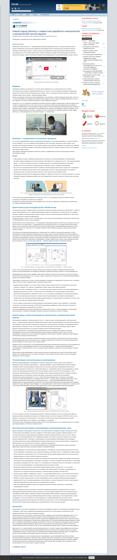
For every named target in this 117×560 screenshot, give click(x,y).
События (35, 14)
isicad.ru (98, 133)
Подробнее (84, 145)
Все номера (85, 100)
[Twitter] (23, 546)
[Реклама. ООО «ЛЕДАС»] (80, 7)
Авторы (28, 14)
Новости (13, 14)
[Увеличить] (46, 398)
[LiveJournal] (25, 546)
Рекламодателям (45, 14)
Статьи (21, 14)
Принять (91, 557)
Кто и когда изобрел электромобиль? (92, 54)
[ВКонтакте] (22, 546)
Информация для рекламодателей (89, 147)
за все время (92, 40)
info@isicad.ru (98, 138)
